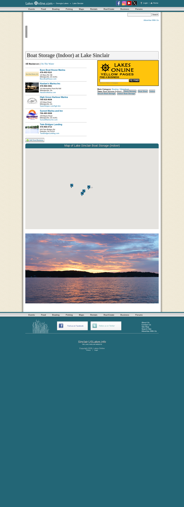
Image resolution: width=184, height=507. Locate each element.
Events (31, 9)
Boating (56, 9)
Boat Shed (142, 91)
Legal (96, 350)
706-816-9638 (46, 99)
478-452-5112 (46, 72)
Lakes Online (99, 348)
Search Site (146, 329)
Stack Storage (130, 91)
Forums (139, 9)
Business (124, 9)
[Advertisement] (76, 32)
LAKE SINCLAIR (90, 344)
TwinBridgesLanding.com (49, 133)
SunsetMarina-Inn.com (49, 120)
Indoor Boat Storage (126, 93)
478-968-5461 (46, 86)
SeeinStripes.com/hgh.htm (50, 106)
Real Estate (109, 9)
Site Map (145, 327)
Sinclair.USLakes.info (92, 341)
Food (43, 9)
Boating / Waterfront (120, 89)
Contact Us (146, 325)
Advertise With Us (151, 20)
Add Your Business (36, 140)
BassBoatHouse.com (48, 79)
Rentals (93, 9)
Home (155, 3)
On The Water (47, 64)
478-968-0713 (46, 127)
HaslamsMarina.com (48, 92)
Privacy (88, 350)
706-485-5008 (46, 113)
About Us (145, 322)
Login (145, 3)
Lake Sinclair (77, 3)
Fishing (69, 9)
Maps (81, 9)
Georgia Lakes (62, 3)
